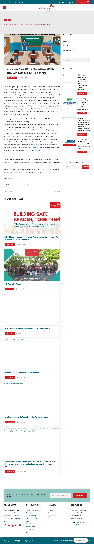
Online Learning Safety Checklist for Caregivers (26, 417)
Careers (28, 521)
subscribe (79, 496)
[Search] (88, 60)
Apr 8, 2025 (82, 93)
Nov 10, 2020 (10, 378)
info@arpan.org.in (11, 2)
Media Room (30, 524)
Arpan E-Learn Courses (28, 2)
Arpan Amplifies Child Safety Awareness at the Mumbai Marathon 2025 (83, 144)
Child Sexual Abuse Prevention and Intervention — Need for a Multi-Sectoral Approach (32, 238)
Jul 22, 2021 (10, 289)
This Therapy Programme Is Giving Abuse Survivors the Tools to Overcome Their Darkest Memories (82, 82)
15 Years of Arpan (13, 284)
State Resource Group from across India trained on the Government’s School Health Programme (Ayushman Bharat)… (30, 464)
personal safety (43, 130)
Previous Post (8, 191)
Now (83, 540)
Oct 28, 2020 (10, 472)
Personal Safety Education (34, 510)
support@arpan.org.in (44, 169)
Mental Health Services (33, 518)
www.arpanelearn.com (33, 150)
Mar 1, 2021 (10, 333)
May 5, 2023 (10, 245)
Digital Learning (31, 516)
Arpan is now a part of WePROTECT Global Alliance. (28, 328)
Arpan (22, 78)
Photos (50, 510)
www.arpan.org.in (33, 147)
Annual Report (30, 527)
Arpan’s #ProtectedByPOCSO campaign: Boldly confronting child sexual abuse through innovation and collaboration (84, 124)
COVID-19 (29, 529)
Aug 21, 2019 (11, 78)
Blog (10, 24)
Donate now (82, 2)
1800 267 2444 (42, 2)
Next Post (57, 191)
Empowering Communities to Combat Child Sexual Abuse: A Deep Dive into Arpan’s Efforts (83, 104)
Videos (50, 513)
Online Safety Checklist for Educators (22, 373)
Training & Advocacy (32, 513)
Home (5, 24)
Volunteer (29, 532)
